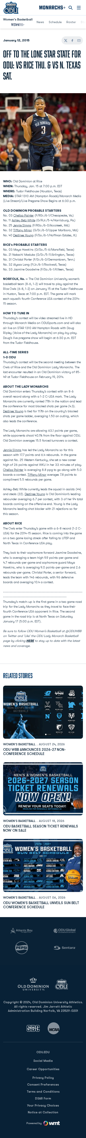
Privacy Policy (43, 1077)
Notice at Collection (43, 1112)
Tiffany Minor (22, 230)
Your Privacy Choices (43, 1105)
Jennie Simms (22, 225)
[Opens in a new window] (33, 1028)
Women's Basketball (19, 744)
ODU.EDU (43, 1052)
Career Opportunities (43, 1069)
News (40, 22)
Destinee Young (23, 235)
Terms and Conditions (43, 1091)
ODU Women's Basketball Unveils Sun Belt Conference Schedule (41, 905)
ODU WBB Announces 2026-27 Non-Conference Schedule (34, 752)
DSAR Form (43, 1098)
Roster (71, 22)
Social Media (43, 1060)
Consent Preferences (43, 1084)
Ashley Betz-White (23, 220)
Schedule (55, 22)
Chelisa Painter (23, 215)
